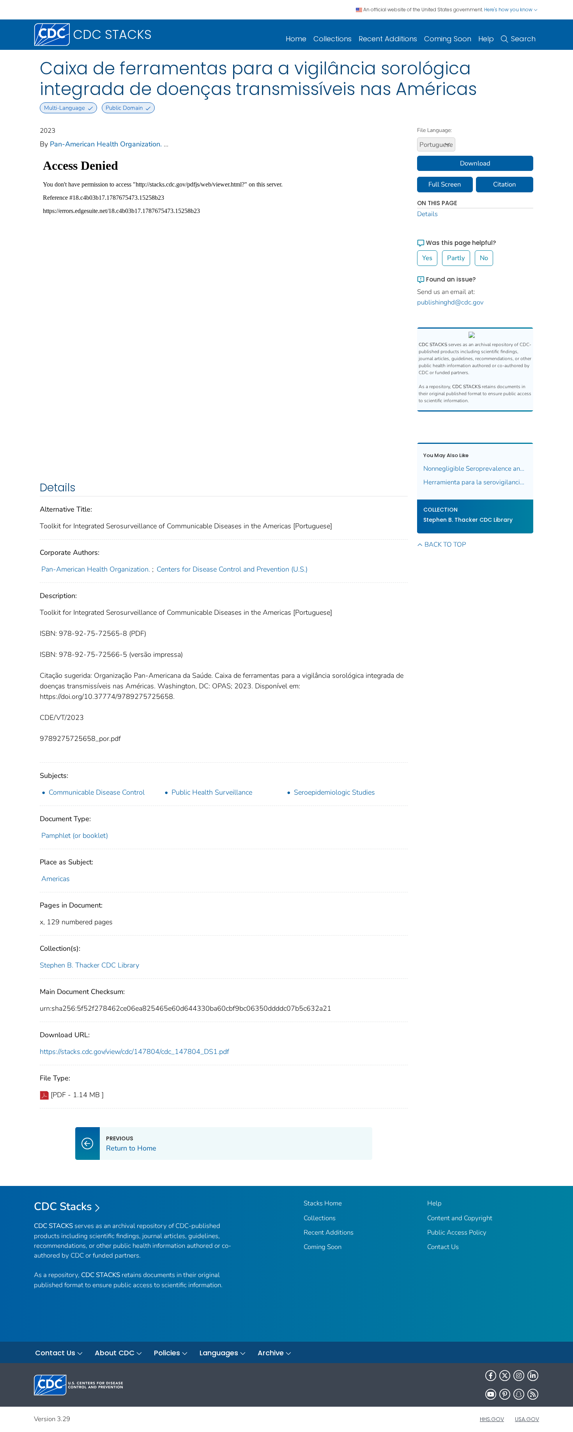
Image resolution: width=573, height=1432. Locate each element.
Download (475, 163)
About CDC (114, 1353)
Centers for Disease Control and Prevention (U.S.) (232, 569)
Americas (55, 878)
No (484, 257)
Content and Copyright (459, 1218)
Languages (219, 1353)
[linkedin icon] (533, 1375)
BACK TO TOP (445, 544)
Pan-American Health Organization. (106, 144)
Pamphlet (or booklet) (74, 835)
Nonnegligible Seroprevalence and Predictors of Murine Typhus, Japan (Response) (475, 468)
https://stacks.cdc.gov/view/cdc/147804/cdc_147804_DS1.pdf (134, 1051)
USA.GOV (527, 1419)
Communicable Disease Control (97, 792)
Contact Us (443, 1246)
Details (427, 213)
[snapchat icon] (519, 1394)
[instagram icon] (519, 1375)
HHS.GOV (492, 1419)
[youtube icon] (491, 1394)
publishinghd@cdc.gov (450, 302)
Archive (271, 1353)
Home (296, 39)
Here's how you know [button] (509, 9)
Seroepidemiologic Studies (334, 792)
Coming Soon (447, 39)
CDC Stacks (63, 1206)
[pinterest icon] (505, 1394)
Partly (456, 257)
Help (486, 39)
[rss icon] (533, 1394)
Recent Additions (388, 39)
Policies (167, 1353)
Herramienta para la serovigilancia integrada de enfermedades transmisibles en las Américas (475, 482)
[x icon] (505, 1375)
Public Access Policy (456, 1232)
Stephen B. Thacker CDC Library (89, 965)
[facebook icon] (491, 1375)
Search (523, 39)
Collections (332, 39)
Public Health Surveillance (212, 792)
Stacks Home (323, 1203)
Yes (427, 257)
